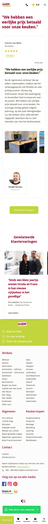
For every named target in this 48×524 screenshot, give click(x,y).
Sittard (10, 56)
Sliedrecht (30, 385)
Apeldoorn (6, 375)
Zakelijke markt (8, 427)
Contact (5, 454)
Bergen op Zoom (9, 385)
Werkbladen (31, 440)
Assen (4, 379)
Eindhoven (6, 401)
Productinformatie (34, 437)
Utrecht (29, 388)
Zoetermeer (31, 401)
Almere (5, 363)
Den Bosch (6, 391)
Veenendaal (31, 395)
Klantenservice (8, 457)
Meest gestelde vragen (12, 434)
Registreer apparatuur (12, 437)
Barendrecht (7, 382)
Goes (28, 359)
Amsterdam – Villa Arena (13, 372)
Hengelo (29, 366)
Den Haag (6, 395)
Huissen (29, 369)
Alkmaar (5, 359)
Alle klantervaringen (24, 210)
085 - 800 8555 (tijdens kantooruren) (22, 470)
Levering (30, 430)
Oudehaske (31, 379)
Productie (30, 421)
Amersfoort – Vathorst (11, 369)
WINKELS (35, 521)
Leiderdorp (31, 372)
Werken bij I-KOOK (10, 430)
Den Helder (7, 398)
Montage (30, 424)
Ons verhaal (7, 418)
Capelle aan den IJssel (12, 388)
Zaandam (30, 398)
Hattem (29, 363)
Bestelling (30, 427)
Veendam (30, 391)
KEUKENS (18, 521)
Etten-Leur (6, 404)
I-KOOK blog (7, 421)
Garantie (30, 434)
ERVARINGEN (26, 521)
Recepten (6, 424)
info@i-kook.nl (23, 466)
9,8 (37, 4)
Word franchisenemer (12, 440)
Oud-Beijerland (33, 375)
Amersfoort (7, 366)
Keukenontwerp (33, 418)
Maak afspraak (7, 520)
